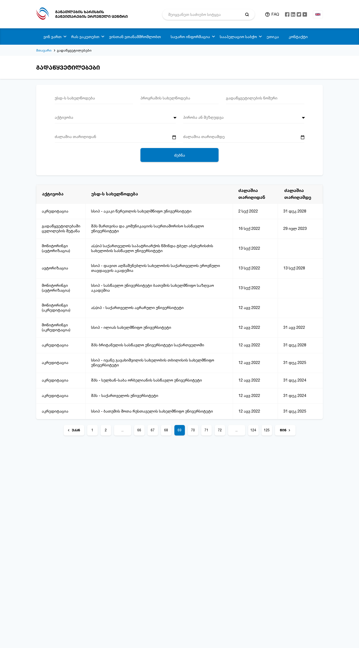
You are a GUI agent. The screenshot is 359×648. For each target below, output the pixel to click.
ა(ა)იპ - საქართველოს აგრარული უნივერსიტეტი (137, 307)
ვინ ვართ (52, 36)
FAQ (275, 14)
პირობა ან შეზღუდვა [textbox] (203, 117)
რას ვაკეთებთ (85, 36)
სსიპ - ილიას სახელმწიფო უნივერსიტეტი (131, 327)
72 (220, 430)
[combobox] (115, 119)
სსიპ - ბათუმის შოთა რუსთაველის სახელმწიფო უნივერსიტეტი (152, 411)
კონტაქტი (298, 36)
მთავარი (44, 50)
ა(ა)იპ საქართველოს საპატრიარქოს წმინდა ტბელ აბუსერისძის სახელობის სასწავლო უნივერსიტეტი (152, 248)
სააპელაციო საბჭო (238, 36)
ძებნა (179, 155)
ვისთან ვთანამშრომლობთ (135, 36)
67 (153, 430)
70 (193, 430)
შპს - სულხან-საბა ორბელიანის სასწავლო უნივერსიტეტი (146, 380)
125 (267, 430)
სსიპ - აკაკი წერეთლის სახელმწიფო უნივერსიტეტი (141, 211)
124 (253, 430)
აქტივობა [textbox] (64, 117)
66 (139, 430)
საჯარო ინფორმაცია (190, 36)
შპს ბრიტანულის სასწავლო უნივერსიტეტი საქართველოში (147, 344)
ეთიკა (273, 36)
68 (166, 430)
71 (206, 430)
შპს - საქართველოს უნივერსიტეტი (124, 395)
